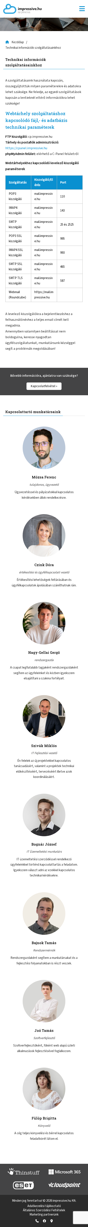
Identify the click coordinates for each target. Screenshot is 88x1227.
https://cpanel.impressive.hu (26, 148)
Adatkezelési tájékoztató (44, 1206)
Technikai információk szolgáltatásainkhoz (33, 48)
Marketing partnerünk (44, 1214)
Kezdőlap (18, 42)
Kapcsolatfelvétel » (44, 386)
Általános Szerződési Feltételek (44, 1210)
